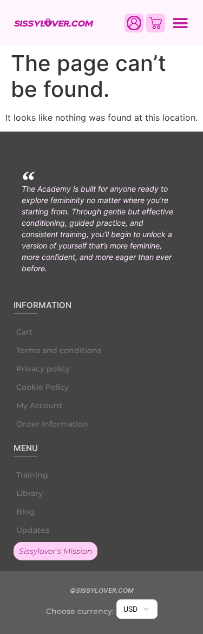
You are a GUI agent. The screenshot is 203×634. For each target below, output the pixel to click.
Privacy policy (43, 369)
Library (29, 493)
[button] (180, 23)
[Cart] (155, 23)
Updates (32, 530)
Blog (25, 512)
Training (32, 475)
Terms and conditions (58, 350)
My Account (39, 405)
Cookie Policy (42, 387)
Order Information (52, 424)
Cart (24, 332)
